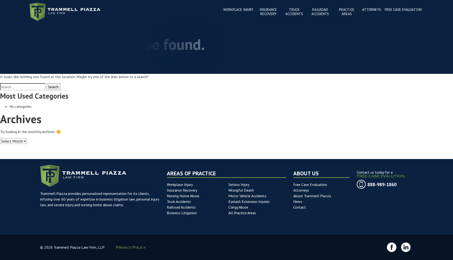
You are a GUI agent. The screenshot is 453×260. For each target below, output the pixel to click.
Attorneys (301, 190)
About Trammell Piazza (312, 195)
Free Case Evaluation (310, 184)
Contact (299, 207)
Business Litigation (182, 212)
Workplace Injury (180, 184)
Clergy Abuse (238, 207)
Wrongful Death (241, 190)
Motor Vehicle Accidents (247, 195)
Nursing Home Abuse (183, 195)
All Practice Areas (242, 212)
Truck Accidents (179, 201)
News (297, 201)
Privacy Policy (131, 248)
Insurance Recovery (182, 190)
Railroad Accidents (181, 207)
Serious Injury (238, 184)
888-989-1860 (382, 184)
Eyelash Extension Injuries (249, 201)
